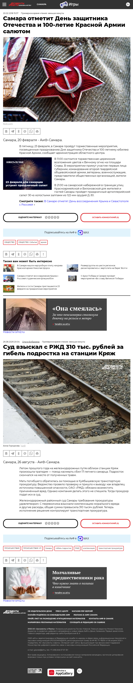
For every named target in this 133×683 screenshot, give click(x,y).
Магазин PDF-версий (82, 611)
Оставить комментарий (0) (105, 217)
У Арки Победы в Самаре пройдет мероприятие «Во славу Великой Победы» (102, 277)
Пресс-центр (62, 611)
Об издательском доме (40, 611)
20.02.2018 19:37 (10, 13)
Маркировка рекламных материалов (47, 622)
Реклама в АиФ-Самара (85, 615)
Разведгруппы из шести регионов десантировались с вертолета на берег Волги (104, 266)
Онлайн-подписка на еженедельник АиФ (49, 615)
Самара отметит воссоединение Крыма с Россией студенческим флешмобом (37, 277)
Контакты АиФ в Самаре (101, 619)
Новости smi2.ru (14, 332)
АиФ (23, 446)
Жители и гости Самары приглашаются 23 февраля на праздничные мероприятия (38, 287)
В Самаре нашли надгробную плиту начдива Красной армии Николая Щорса (39, 266)
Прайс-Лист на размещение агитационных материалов (56, 619)
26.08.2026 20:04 (11, 342)
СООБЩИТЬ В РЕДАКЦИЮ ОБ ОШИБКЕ (87, 622)
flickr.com (8, 123)
